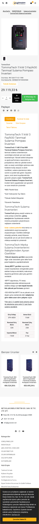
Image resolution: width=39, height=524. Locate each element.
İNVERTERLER (16, 11)
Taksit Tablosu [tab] (11, 127)
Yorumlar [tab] (9, 123)
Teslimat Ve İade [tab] (23, 119)
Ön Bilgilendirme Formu (9, 480)
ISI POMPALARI (6, 461)
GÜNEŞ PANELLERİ (7, 441)
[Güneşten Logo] (18, 3)
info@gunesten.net (10, 423)
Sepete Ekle (16, 99)
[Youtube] (23, 431)
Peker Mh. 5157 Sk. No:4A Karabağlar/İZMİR (17, 415)
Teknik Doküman (9, 84)
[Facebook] (16, 431)
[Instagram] (19, 431)
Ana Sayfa (6, 11)
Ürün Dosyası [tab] (20, 123)
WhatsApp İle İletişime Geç (30, 98)
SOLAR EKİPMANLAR (8, 454)
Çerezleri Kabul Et (19, 519)
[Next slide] (36, 352)
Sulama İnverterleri (30, 11)
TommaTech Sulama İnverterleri (20, 13)
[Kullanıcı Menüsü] (6, 3)
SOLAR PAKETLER (7, 451)
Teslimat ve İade (6, 470)
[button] (35, 3)
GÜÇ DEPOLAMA (6, 458)
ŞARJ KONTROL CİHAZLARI (10, 448)
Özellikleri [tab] (10, 119)
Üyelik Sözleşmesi (7, 477)
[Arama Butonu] (3, 3)
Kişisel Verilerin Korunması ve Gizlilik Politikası (16, 483)
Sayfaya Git (16, 515)
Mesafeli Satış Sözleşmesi (10, 486)
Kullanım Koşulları (7, 473)
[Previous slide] (33, 352)
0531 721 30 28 (9, 419)
